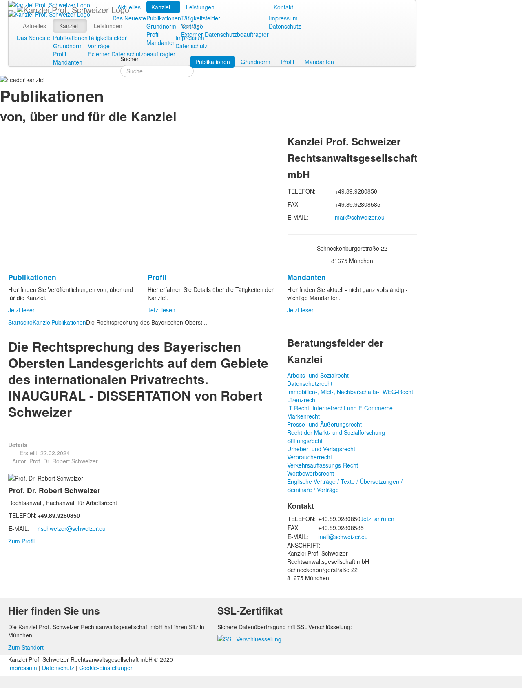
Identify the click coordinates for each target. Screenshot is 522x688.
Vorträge (192, 26)
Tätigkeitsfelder (200, 18)
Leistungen (200, 7)
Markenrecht (303, 416)
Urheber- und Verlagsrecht (321, 449)
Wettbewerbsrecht (310, 473)
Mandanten (161, 42)
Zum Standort (26, 647)
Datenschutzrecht (309, 383)
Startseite (20, 322)
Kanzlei (160, 7)
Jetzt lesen (22, 310)
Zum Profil (21, 541)
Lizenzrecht (302, 400)
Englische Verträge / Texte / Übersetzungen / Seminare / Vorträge (345, 485)
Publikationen (163, 18)
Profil (152, 34)
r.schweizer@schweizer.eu (72, 528)
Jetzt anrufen (377, 518)
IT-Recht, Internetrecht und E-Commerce (340, 408)
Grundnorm (161, 26)
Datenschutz (285, 26)
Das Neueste (129, 18)
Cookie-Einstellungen (106, 668)
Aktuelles (129, 7)
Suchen (130, 59)
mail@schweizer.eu (360, 217)
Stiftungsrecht (305, 440)
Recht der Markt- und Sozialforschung (336, 432)
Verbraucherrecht (309, 457)
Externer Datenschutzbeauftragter (225, 34)
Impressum (283, 18)
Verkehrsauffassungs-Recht (322, 465)
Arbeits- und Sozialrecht (318, 375)
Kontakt (283, 7)
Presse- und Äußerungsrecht (324, 424)
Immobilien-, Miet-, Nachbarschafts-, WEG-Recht (350, 391)
